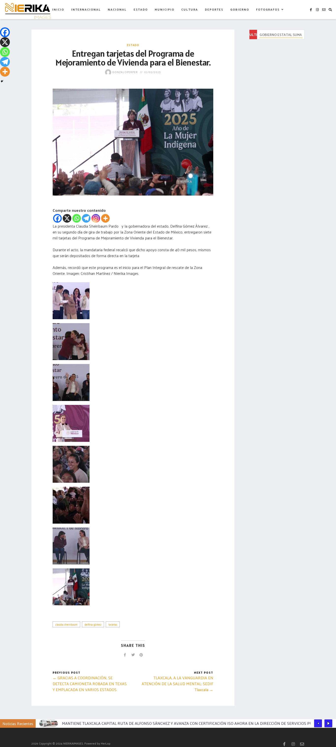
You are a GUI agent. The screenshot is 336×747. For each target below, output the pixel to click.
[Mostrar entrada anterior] (318, 723)
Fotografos (268, 9)
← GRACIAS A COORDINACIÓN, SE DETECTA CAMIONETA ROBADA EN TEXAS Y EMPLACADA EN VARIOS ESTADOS (90, 683)
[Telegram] (86, 218)
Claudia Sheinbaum (66, 624)
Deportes (214, 9)
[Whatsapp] (76, 218)
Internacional (86, 9)
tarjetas (112, 624)
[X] (67, 218)
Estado (141, 9)
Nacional (117, 9)
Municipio (164, 9)
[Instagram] (96, 218)
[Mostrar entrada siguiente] (328, 723)
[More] (105, 218)
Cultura (189, 9)
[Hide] (2, 81)
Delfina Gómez (93, 624)
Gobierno (239, 9)
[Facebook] (57, 218)
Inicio (58, 9)
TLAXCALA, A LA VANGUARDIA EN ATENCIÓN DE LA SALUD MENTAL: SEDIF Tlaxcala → (177, 683)
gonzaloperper (124, 71)
